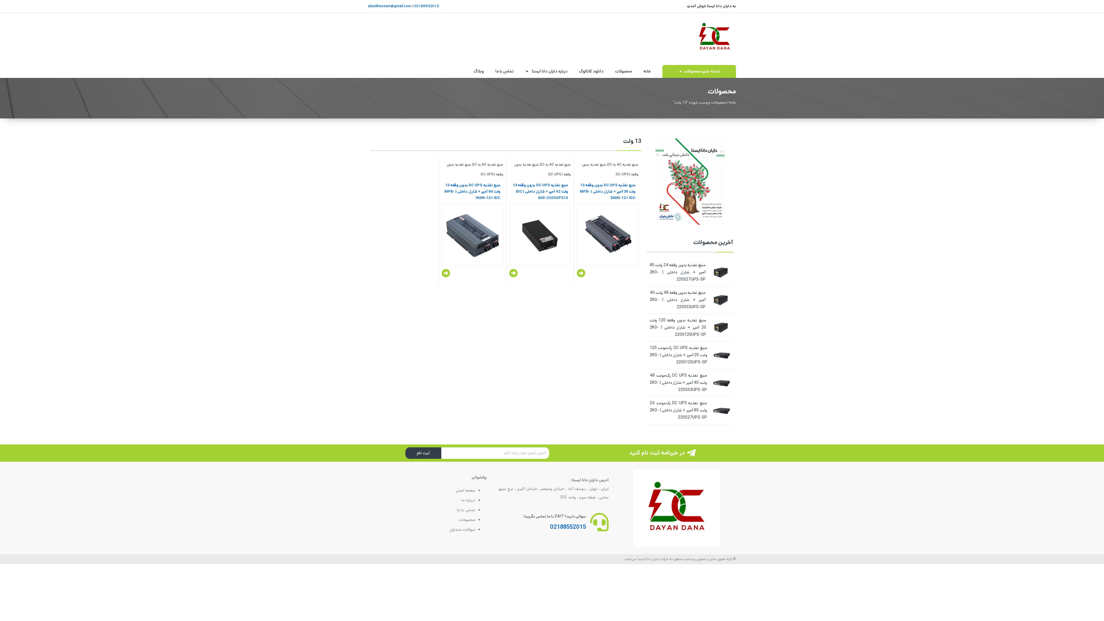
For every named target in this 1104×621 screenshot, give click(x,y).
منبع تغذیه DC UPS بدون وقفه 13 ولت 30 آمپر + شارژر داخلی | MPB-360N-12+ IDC (607, 192)
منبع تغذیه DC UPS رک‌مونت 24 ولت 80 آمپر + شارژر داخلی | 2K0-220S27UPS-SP (678, 410)
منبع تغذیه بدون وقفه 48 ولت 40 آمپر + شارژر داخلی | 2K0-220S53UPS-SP (678, 300)
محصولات (623, 71)
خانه (647, 71)
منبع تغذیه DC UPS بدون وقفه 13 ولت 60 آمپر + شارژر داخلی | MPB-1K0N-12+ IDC (472, 192)
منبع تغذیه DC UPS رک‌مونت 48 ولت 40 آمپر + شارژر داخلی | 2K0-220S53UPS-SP (678, 383)
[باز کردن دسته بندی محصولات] (680, 71)
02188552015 (426, 6)
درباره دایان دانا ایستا (550, 71)
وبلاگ (479, 71)
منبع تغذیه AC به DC (622, 164)
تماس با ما (504, 71)
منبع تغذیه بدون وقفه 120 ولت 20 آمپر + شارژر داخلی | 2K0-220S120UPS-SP (678, 327)
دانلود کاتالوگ (591, 71)
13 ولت (632, 141)
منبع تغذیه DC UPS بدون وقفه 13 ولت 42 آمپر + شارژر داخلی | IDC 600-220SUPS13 (540, 192)
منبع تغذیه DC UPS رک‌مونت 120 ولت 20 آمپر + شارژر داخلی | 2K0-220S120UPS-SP (678, 355)
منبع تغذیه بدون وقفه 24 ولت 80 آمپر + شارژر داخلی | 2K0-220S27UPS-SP (678, 272)
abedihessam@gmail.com (389, 6)
